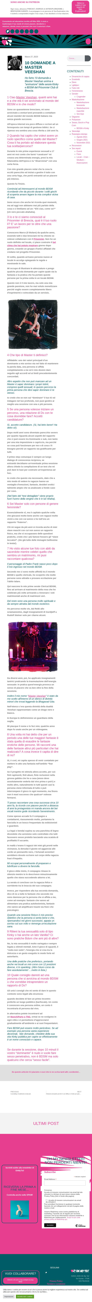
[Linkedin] (36, 31)
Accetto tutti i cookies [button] (25, 1296)
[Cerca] (88, 58)
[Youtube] (12, 31)
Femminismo (77, 91)
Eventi (79, 151)
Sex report (76, 148)
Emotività (76, 79)
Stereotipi (76, 131)
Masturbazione (78, 100)
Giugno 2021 (82, 140)
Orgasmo (76, 117)
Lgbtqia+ (75, 85)
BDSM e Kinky (83, 128)
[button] (88, 41)
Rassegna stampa (79, 134)
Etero (74, 82)
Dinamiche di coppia (80, 76)
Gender (75, 94)
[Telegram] (17, 31)
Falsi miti (75, 88)
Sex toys (80, 114)
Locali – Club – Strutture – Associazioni (83, 160)
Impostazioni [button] (8, 1296)
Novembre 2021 (83, 143)
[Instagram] (22, 31)
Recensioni (76, 146)
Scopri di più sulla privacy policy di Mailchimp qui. (62, 1218)
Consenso (48, 1190)
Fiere (79, 154)
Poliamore (76, 120)
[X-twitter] (27, 31)
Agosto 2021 (82, 137)
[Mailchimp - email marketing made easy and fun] (80, 1227)
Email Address (50, 1179)
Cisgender (81, 97)
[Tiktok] (31, 31)
